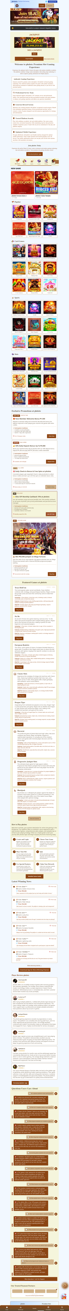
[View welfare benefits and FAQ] (65, 1286)
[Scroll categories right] (57, 162)
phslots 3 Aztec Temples (43, 196)
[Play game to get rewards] (64, 1296)
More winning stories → (34, 965)
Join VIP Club (50, 514)
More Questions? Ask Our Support (34, 1279)
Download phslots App (34, 154)
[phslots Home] (17, 6)
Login (42, 5)
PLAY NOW (29, 59)
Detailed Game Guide (34, 876)
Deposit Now (51, 461)
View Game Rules (49, 59)
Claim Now (51, 436)
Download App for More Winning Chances (34, 970)
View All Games (34, 818)
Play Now (51, 574)
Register (50, 5)
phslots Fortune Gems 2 (19, 196)
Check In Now (50, 487)
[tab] (17, 162)
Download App (52, 1)
